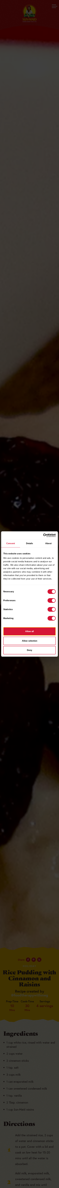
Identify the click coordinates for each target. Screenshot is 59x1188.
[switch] (52, 600)
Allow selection (29, 641)
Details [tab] (29, 543)
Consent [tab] (10, 543)
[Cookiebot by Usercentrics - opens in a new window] (43, 535)
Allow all (29, 631)
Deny (29, 650)
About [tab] (48, 543)
